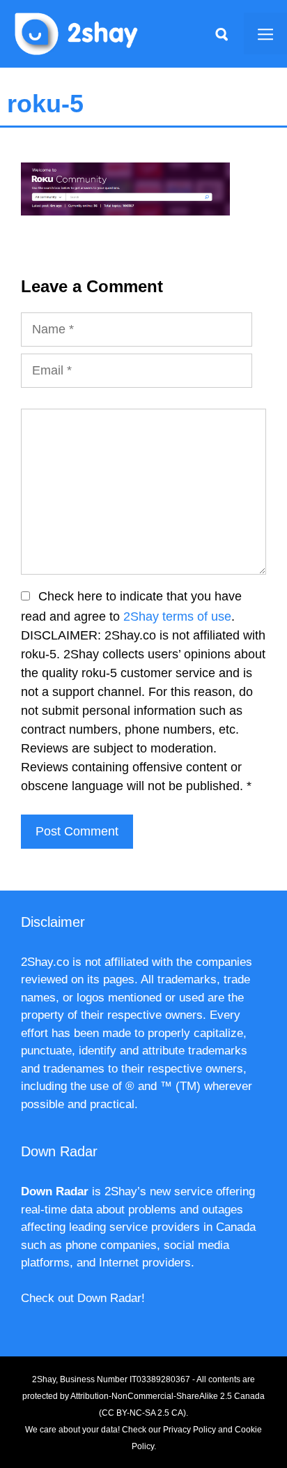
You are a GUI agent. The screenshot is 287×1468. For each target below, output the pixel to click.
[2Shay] (76, 33)
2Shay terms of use (177, 616)
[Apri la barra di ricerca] (221, 33)
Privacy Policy (189, 1430)
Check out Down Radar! (83, 1298)
